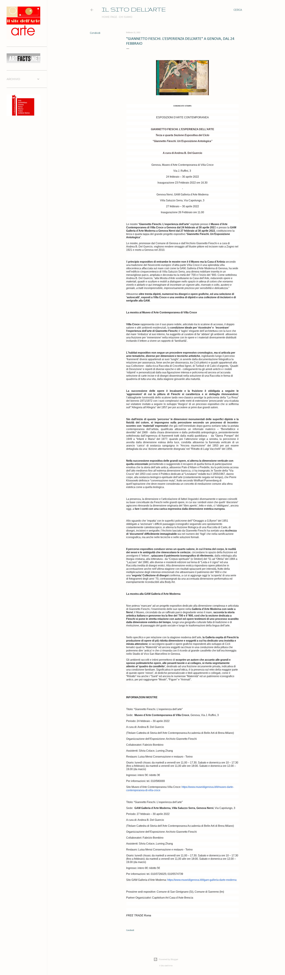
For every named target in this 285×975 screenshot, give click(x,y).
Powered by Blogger (168, 959)
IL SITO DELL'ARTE (134, 9)
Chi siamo (125, 16)
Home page (109, 16)
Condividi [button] (95, 32)
